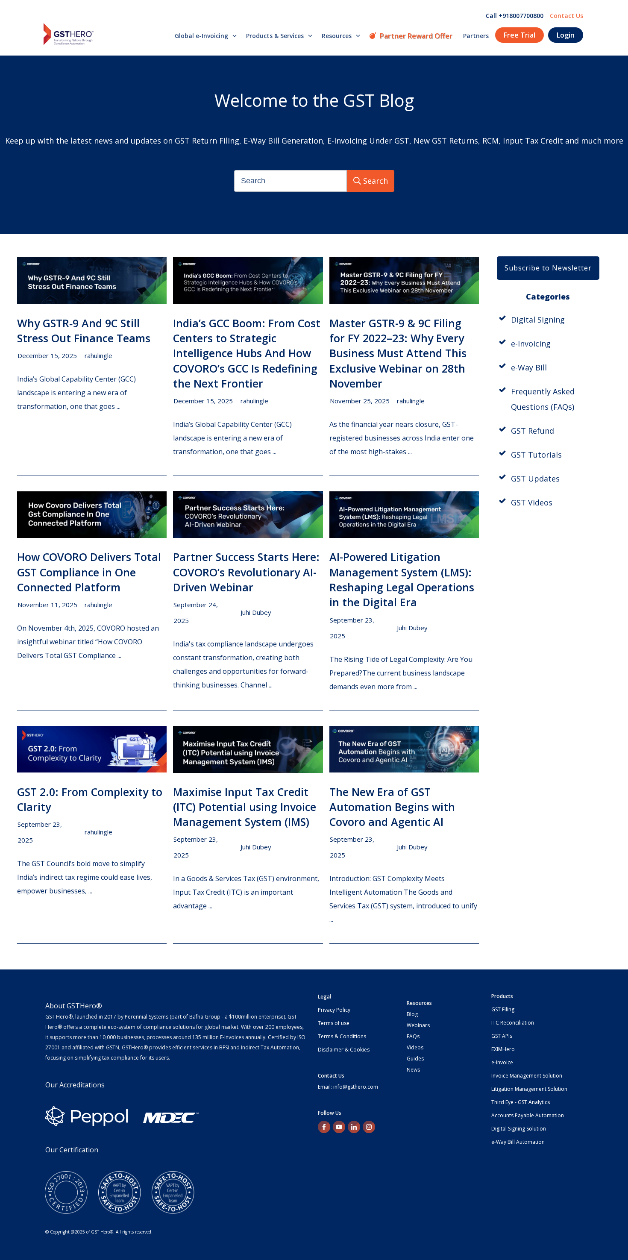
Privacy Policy (334, 1009)
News (413, 1069)
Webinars (418, 1025)
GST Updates (535, 478)
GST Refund (532, 431)
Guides (415, 1058)
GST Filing (502, 1009)
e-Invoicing (531, 343)
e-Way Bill (529, 367)
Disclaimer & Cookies (344, 1049)
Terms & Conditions (342, 1036)
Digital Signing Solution (518, 1128)
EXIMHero (503, 1049)
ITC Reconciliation (512, 1022)
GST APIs (501, 1036)
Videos (415, 1047)
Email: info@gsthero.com (348, 1086)
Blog (412, 1014)
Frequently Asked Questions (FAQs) (543, 399)
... (118, 406)
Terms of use (333, 1023)
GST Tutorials (536, 454)
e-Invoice (502, 1062)
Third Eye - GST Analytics (520, 1102)
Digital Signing (538, 319)
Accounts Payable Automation (527, 1115)
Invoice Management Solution (526, 1075)
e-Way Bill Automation (518, 1141)
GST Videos (531, 502)
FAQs (413, 1036)
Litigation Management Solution (529, 1089)
